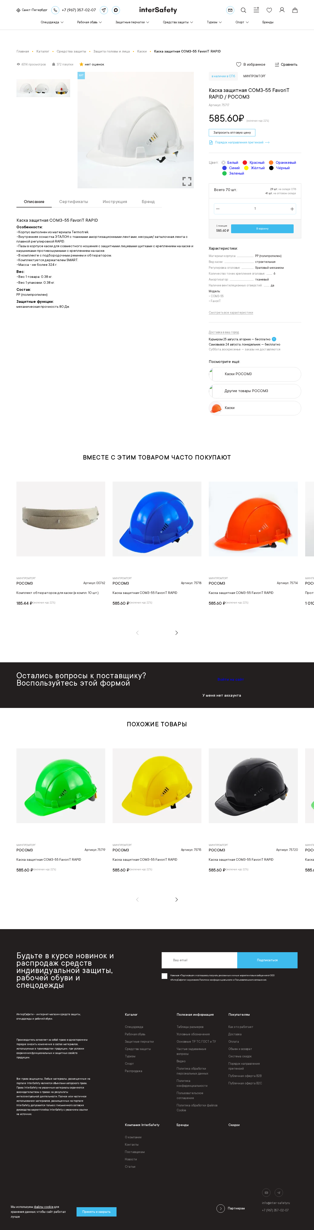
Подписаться (267, 960)
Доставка (235, 1034)
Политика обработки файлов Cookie (197, 1108)
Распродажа (133, 1071)
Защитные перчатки (139, 1041)
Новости (131, 1159)
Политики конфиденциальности (215, 980)
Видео (181, 1061)
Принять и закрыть (96, 1212)
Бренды (183, 1125)
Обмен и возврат (240, 1049)
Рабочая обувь (135, 1034)
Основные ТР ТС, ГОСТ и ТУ (196, 1041)
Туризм (130, 1056)
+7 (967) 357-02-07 (275, 1210)
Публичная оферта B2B (245, 1076)
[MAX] (116, 10)
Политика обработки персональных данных (192, 1071)
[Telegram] (104, 10)
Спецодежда (134, 1027)
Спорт (129, 1063)
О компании (133, 1137)
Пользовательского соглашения (250, 980)
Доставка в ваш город (224, 332)
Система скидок (240, 1056)
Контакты (132, 1144)
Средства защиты (138, 1049)
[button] (137, 633)
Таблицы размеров (190, 1027)
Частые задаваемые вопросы (191, 1051)
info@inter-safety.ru (276, 1203)
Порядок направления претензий (244, 1066)
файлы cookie (43, 1207)
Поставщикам (135, 1152)
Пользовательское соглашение (190, 1095)
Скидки (234, 1125)
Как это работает (240, 1027)
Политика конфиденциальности (192, 1083)
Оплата (233, 1041)
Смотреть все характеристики (231, 312)
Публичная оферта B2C (245, 1083)
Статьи (130, 1166)
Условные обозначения (193, 1034)
